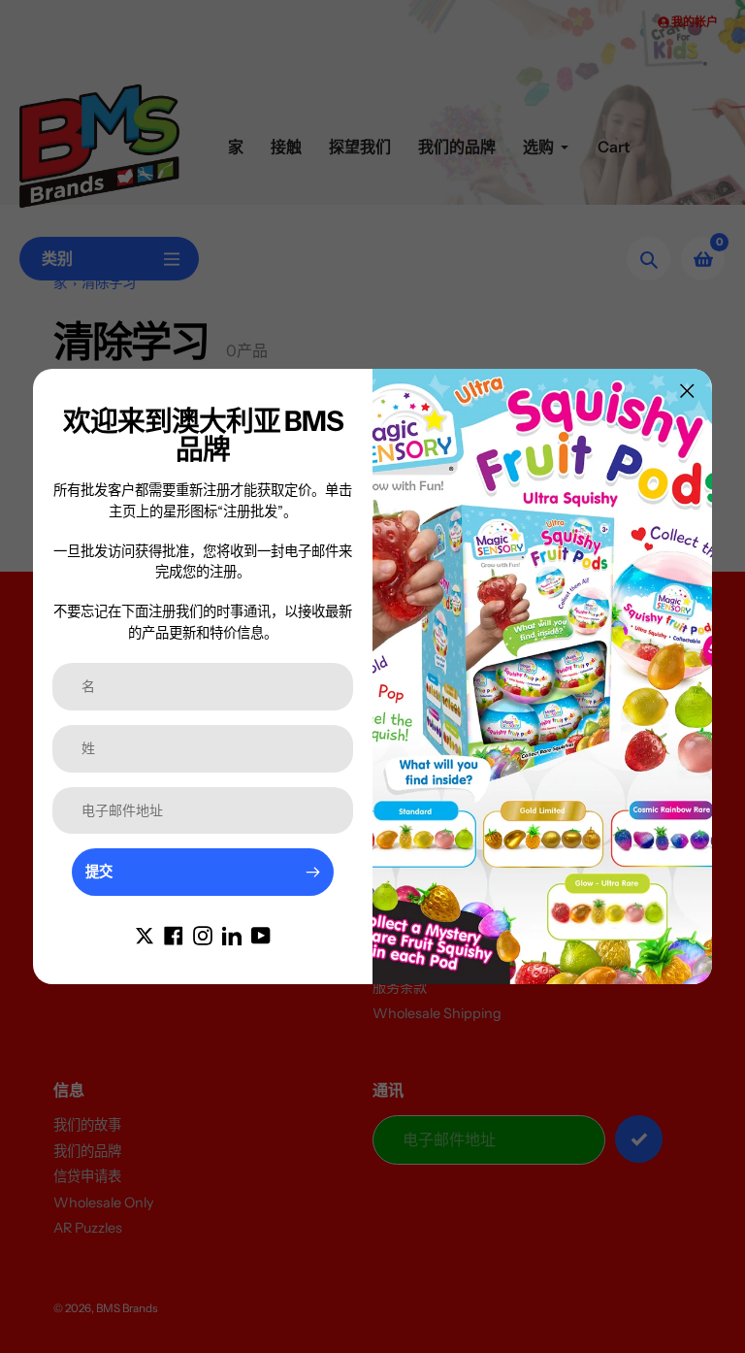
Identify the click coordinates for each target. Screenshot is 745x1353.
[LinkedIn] (232, 934)
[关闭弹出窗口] (687, 391)
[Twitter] (144, 934)
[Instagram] (202, 934)
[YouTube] (261, 934)
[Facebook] (173, 934)
